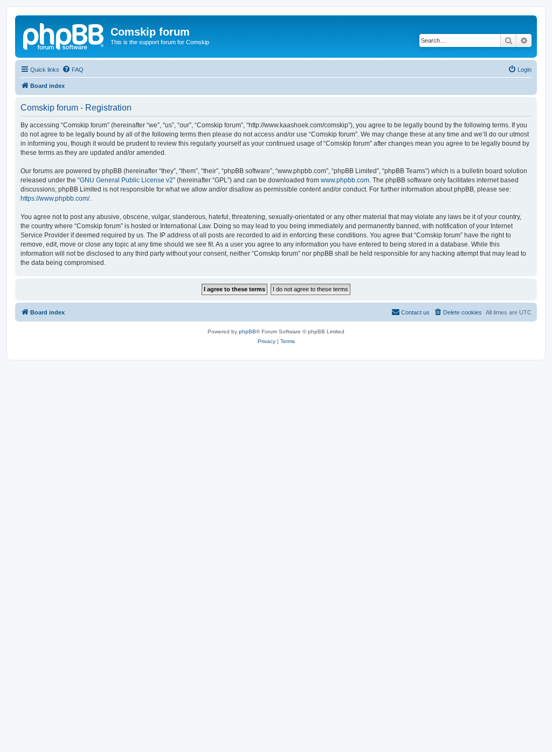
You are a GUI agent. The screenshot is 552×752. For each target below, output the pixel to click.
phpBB (247, 331)
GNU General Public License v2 (126, 180)
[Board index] (64, 35)
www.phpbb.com (345, 180)
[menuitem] (73, 69)
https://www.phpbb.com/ (54, 198)
